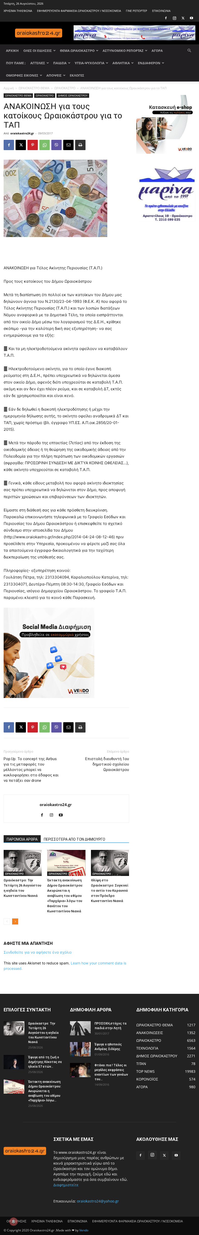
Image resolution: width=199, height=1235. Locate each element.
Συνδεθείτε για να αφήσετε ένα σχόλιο (38, 952)
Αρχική (9, 88)
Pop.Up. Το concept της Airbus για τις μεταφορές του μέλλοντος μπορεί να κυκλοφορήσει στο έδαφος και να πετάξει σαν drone (31, 770)
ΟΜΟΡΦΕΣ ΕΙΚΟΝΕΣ (22, 75)
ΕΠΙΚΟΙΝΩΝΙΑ (161, 11)
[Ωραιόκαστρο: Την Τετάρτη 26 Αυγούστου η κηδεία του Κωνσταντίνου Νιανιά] (23, 863)
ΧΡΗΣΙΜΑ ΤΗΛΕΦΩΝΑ (18, 11)
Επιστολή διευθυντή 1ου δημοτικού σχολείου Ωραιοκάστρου (107, 764)
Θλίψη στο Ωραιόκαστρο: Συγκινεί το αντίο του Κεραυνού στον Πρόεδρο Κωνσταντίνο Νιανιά (109, 890)
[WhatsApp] (44, 145)
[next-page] (15, 921)
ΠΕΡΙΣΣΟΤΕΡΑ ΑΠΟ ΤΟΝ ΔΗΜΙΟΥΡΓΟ (74, 839)
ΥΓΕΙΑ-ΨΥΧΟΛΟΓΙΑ (89, 63)
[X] (183, 18)
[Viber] (56, 145)
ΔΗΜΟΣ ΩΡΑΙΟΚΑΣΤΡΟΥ (73, 95)
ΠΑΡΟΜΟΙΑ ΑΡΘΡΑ (22, 839)
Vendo (83, 1230)
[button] (189, 50)
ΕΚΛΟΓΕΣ (77, 75)
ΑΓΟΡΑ (157, 50)
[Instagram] (174, 18)
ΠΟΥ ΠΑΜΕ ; (16, 63)
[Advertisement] (66, 251)
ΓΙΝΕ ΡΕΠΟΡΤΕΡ (136, 11)
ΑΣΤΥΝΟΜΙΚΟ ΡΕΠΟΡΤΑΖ (123, 50)
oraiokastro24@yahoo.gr (98, 1201)
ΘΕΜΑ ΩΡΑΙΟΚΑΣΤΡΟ (77, 50)
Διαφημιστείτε (66, 1184)
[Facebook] (166, 18)
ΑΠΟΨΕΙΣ (54, 75)
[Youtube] (191, 18)
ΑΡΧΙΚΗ (12, 50)
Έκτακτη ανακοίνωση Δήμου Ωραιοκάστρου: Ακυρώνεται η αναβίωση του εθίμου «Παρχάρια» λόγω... (44, 1091)
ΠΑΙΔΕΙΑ (60, 63)
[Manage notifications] (13, 1221)
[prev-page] (7, 921)
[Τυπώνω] (80, 145)
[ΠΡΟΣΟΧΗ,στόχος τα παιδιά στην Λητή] (80, 1028)
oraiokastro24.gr (22, 133)
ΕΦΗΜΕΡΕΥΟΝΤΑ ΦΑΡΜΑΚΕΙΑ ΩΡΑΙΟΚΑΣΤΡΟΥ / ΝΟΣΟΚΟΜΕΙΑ (79, 11)
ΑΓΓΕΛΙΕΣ (37, 63)
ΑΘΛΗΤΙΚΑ (121, 63)
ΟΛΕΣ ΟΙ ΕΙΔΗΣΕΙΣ (37, 50)
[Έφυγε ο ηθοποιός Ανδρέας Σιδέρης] (80, 1049)
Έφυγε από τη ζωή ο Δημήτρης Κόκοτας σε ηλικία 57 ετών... (45, 1061)
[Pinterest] (32, 145)
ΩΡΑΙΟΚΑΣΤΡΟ (64, 88)
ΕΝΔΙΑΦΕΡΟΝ (149, 63)
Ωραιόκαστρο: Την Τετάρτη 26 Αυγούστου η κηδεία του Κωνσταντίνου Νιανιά (43, 1033)
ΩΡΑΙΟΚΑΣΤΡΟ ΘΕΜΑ (34, 88)
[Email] (68, 145)
